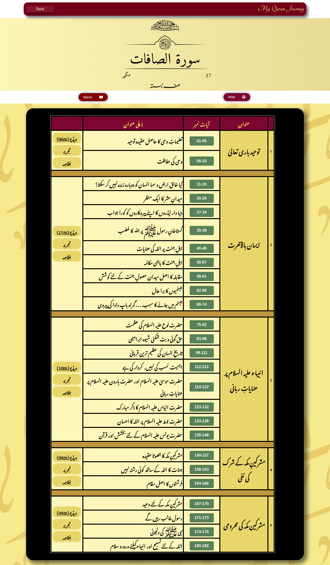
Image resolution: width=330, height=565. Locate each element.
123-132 (201, 407)
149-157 (201, 455)
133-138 (201, 421)
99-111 (202, 353)
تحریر (67, 150)
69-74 (202, 304)
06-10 (202, 161)
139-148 (201, 435)
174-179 (201, 532)
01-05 (202, 141)
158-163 (201, 469)
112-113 (201, 367)
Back (40, 9)
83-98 (202, 339)
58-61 (202, 276)
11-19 (202, 184)
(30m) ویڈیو (67, 367)
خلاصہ (67, 162)
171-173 (201, 518)
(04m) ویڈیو (67, 456)
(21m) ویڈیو (67, 231)
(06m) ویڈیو (67, 138)
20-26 (202, 198)
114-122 (202, 387)
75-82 (202, 325)
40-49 (202, 248)
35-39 (202, 230)
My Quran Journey (281, 8)
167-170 (201, 504)
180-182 (201, 546)
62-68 (202, 290)
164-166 (201, 483)
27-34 (202, 212)
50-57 (202, 262)
